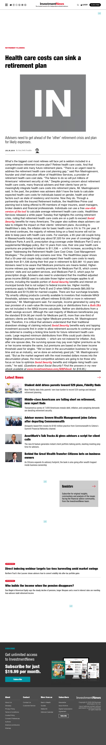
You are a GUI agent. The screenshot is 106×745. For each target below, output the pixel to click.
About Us (8, 702)
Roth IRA (95, 305)
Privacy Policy (10, 709)
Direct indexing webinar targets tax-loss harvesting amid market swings (51, 568)
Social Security (60, 281)
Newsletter (62, 702)
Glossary (8, 706)
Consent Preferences (12, 718)
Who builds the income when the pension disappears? (39, 585)
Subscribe (17, 679)
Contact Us (27, 702)
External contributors (12, 725)
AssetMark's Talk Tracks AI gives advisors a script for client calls (62, 437)
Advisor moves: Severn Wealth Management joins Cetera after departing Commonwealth (60, 419)
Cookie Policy (10, 715)
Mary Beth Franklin (25, 150)
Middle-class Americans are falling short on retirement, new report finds (60, 401)
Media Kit (44, 709)
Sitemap (8, 728)
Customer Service (29, 706)
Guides (43, 706)
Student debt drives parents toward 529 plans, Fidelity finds (63, 385)
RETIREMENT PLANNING (15, 48)
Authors (8, 722)
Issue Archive (63, 706)
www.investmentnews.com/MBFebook (49, 369)
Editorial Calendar (47, 712)
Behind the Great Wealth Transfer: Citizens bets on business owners (62, 455)
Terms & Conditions (12, 712)
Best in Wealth (46, 702)
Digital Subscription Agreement (65, 710)
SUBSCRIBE (95, 5)
